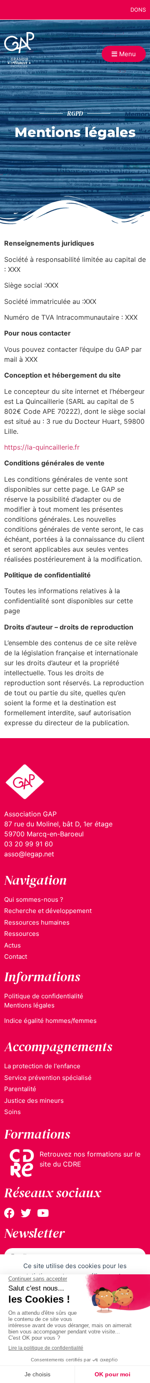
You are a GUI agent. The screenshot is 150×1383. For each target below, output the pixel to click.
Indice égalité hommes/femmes (50, 1021)
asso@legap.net (29, 854)
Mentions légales (29, 1005)
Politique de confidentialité (43, 996)
